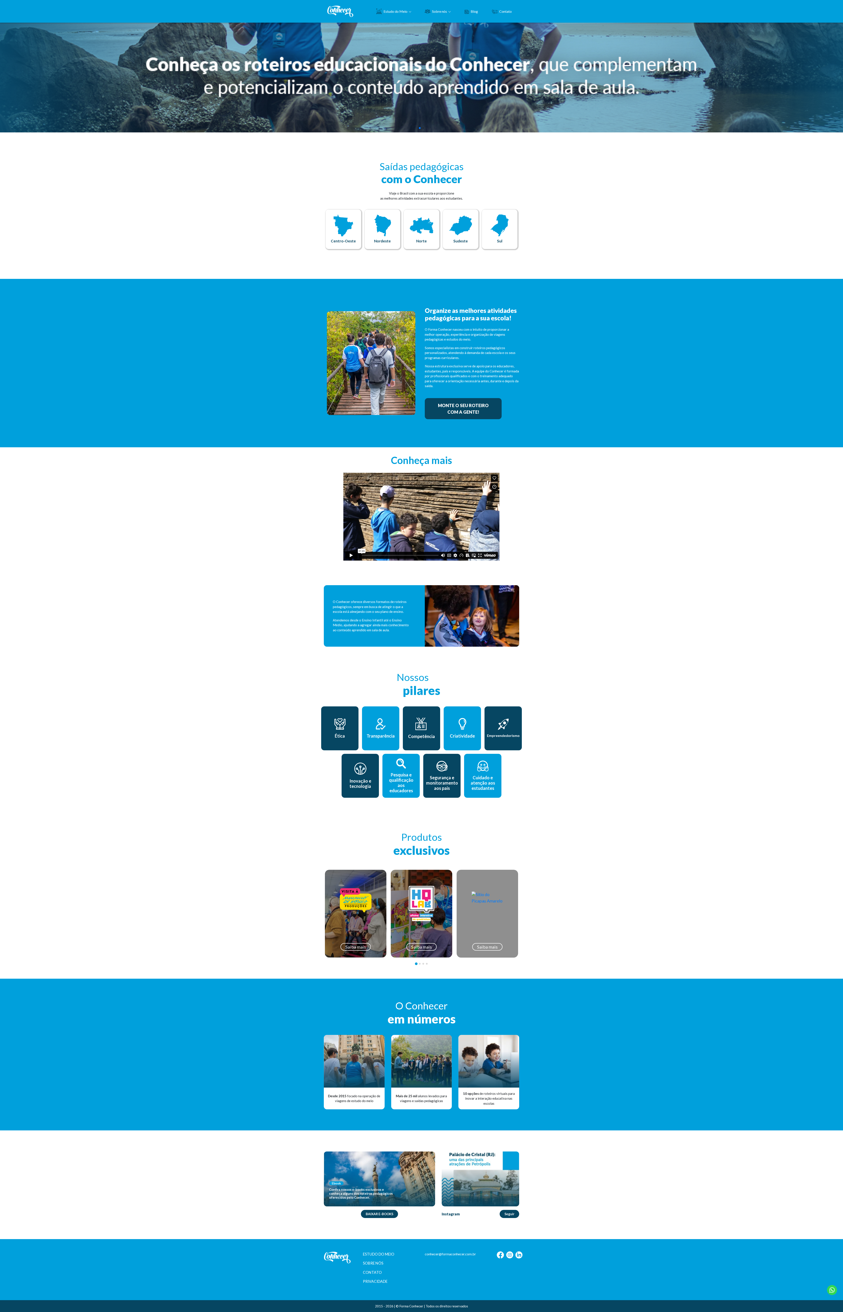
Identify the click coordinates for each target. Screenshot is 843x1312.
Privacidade (375, 1281)
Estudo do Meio (395, 11)
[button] (420, 128)
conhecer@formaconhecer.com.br (450, 1254)
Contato (505, 11)
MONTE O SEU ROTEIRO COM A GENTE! (463, 409)
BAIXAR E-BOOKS (379, 1214)
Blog (474, 11)
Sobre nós (439, 11)
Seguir (509, 1214)
